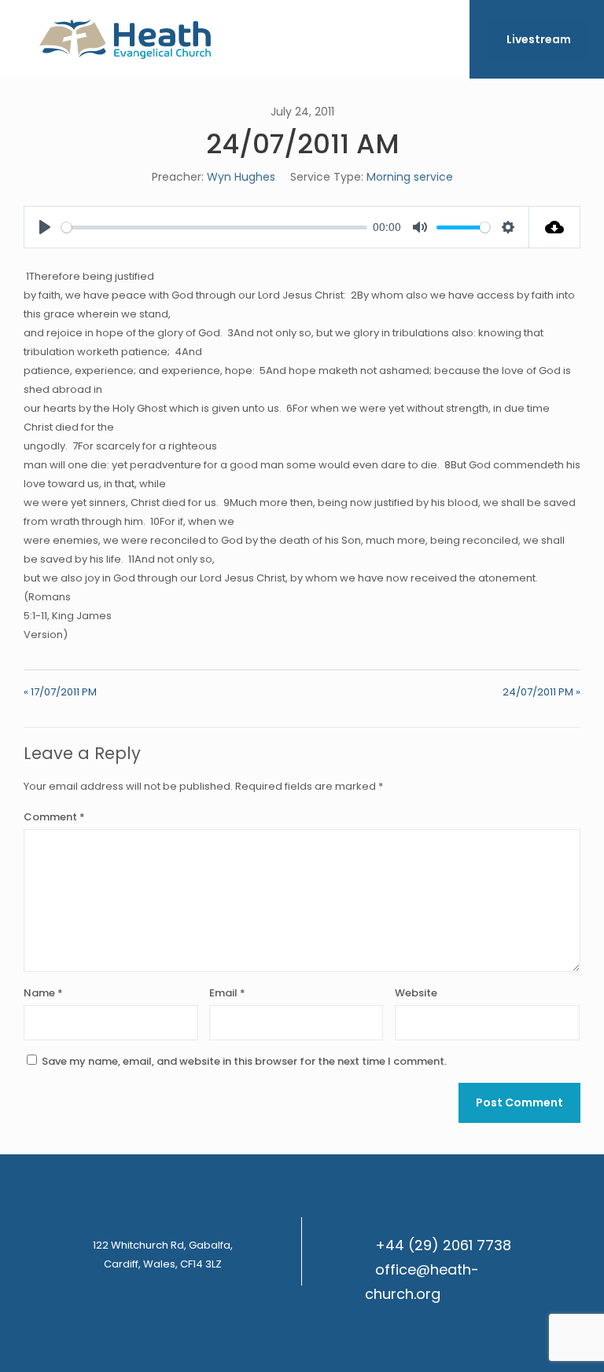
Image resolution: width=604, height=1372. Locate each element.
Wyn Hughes (241, 177)
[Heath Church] (125, 39)
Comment (54, 816)
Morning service (409, 177)
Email (227, 992)
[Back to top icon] (528, 1339)
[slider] (214, 227)
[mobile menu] (444, 39)
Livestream (538, 39)
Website (416, 992)
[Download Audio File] (554, 227)
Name (43, 992)
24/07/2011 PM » (541, 691)
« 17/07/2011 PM (60, 691)
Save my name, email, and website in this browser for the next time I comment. (244, 1061)
